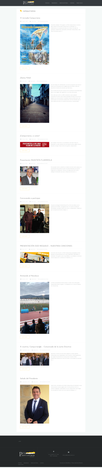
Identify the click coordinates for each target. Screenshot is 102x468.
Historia (47, 2)
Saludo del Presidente (29, 378)
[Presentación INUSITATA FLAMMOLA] (29, 175)
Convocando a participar (30, 198)
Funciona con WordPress (65, 462)
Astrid (75, 462)
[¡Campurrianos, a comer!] (34, 144)
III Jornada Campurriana (30, 18)
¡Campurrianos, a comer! (30, 136)
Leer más (25, 68)
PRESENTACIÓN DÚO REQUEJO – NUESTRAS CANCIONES (46, 246)
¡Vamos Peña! (25, 78)
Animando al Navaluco (29, 276)
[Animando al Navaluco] (34, 307)
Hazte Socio (80, 2)
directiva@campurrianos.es (68, 455)
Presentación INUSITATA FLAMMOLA (36, 160)
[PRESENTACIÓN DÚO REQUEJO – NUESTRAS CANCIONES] (34, 257)
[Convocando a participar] (34, 218)
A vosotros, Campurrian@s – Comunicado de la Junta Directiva (45, 347)
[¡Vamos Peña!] (34, 103)
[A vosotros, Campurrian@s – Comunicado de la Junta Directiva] (34, 359)
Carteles (72, 2)
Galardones (54, 2)
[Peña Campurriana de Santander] (27, 454)
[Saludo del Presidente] (34, 404)
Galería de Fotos (64, 2)
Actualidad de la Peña (43, 21)
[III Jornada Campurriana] (34, 44)
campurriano (33, 21)
